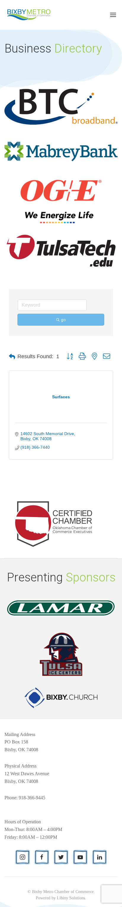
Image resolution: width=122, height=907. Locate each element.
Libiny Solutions (71, 898)
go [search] (63, 319)
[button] (12, 356)
